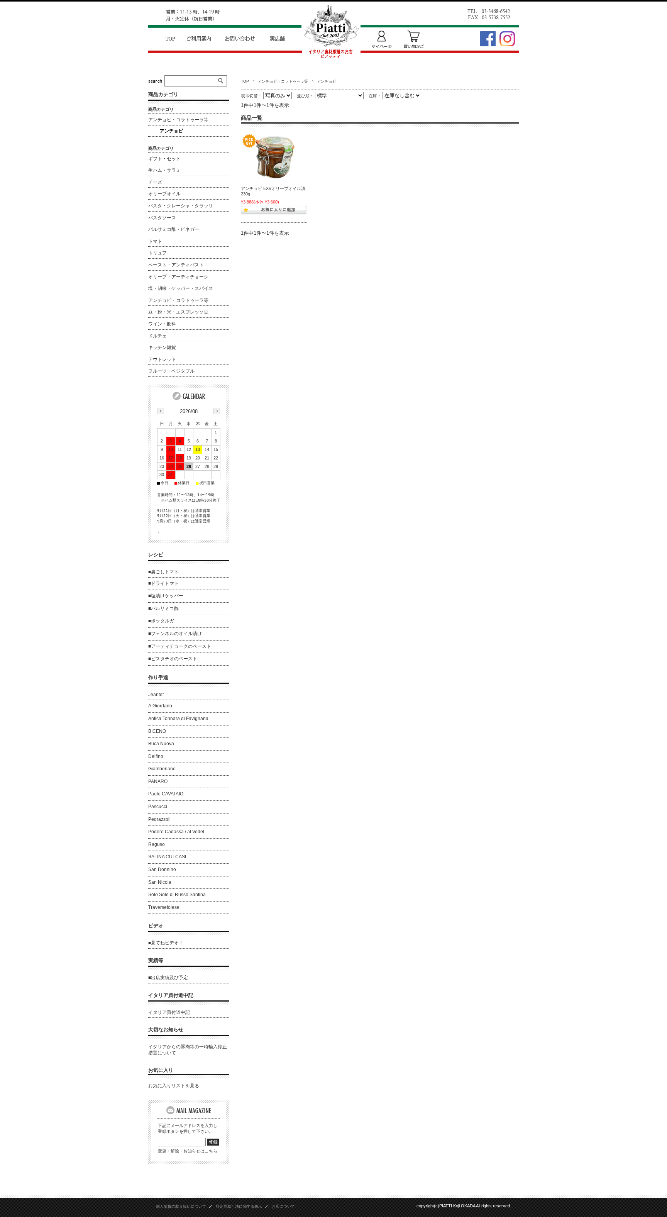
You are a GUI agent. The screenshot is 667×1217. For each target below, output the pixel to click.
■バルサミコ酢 (163, 608)
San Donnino (162, 869)
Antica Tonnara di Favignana (178, 718)
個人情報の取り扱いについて (181, 1206)
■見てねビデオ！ (165, 943)
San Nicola (159, 882)
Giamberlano (162, 768)
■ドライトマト (163, 583)
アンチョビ (171, 131)
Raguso (156, 844)
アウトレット (162, 359)
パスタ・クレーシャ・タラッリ (180, 205)
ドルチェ (157, 336)
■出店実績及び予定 (168, 977)
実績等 (155, 960)
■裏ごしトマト (163, 572)
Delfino (155, 756)
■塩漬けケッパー (165, 595)
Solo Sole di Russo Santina (177, 894)
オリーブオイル (164, 194)
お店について (283, 1206)
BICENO (157, 731)
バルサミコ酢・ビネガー (173, 229)
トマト (155, 241)
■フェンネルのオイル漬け (175, 633)
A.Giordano (160, 706)
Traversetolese (163, 907)
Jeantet (156, 694)
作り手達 (158, 677)
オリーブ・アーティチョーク (178, 277)
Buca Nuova (161, 743)
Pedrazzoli (159, 819)
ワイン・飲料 (162, 324)
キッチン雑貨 (162, 347)
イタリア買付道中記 (170, 995)
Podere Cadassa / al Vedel (176, 831)
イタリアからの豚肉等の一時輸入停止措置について (187, 1050)
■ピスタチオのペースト (172, 658)
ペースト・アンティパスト (176, 265)
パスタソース (162, 217)
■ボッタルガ (161, 621)
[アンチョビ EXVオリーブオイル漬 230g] (273, 157)
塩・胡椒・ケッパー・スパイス (180, 288)
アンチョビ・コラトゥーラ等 (283, 81)
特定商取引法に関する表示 (239, 1206)
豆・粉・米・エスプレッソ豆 (178, 312)
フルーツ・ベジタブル (171, 371)
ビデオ (155, 926)
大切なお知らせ (165, 1029)
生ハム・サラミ (164, 170)
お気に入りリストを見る (173, 1085)
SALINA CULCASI (167, 856)
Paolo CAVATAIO (165, 794)
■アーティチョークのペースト (179, 646)
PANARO (158, 781)
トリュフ (157, 253)
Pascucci (157, 806)
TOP (245, 81)
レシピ (155, 555)
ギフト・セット (164, 158)
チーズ (155, 182)
